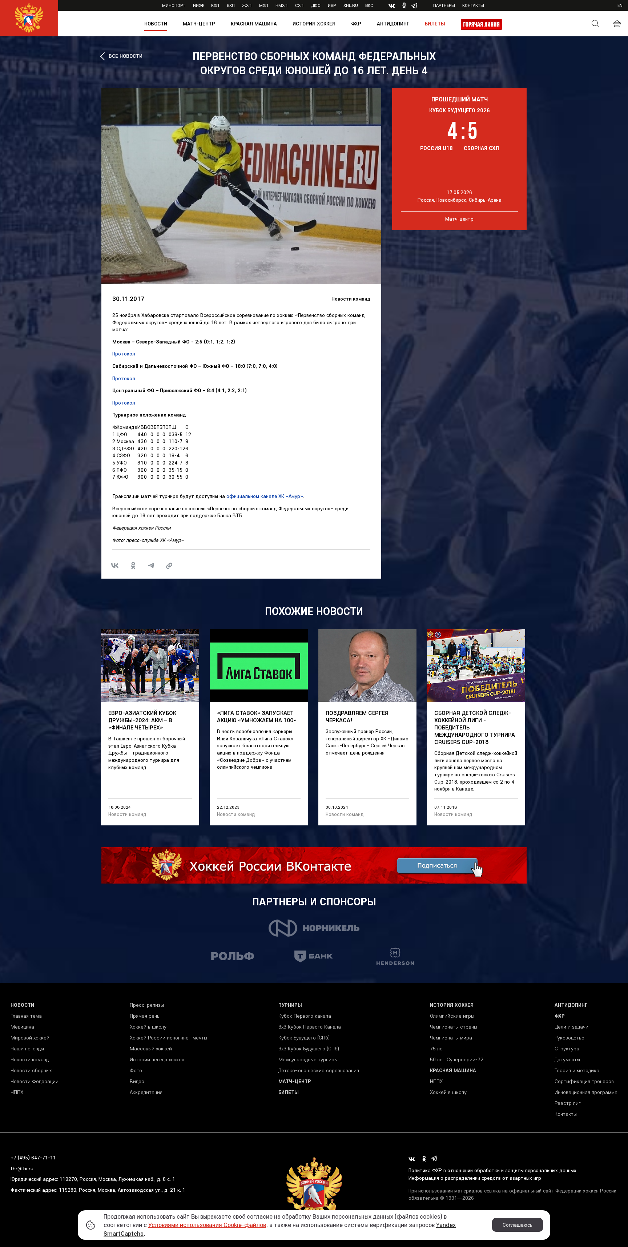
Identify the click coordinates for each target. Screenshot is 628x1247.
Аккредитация (146, 1092)
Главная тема (26, 1016)
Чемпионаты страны (453, 1026)
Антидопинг (393, 23)
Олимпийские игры (452, 1016)
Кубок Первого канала (304, 1016)
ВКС (369, 5)
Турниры (290, 1005)
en (620, 5)
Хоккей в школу (148, 1026)
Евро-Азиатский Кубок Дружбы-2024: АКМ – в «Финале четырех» (142, 720)
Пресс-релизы (147, 1005)
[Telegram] (151, 565)
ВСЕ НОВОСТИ (125, 56)
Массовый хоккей (151, 1048)
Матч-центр (199, 23)
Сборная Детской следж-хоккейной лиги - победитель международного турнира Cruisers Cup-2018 (474, 727)
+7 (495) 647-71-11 (33, 1157)
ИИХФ (198, 5)
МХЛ (263, 5)
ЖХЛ (246, 5)
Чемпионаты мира (451, 1037)
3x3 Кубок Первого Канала (309, 1026)
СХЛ (299, 5)
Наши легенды (27, 1048)
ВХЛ (231, 5)
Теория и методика (577, 1070)
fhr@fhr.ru (22, 1168)
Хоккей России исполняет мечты (168, 1037)
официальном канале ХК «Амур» (264, 496)
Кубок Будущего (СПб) (304, 1037)
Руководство (569, 1037)
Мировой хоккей (30, 1037)
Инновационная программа (586, 1092)
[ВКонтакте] (114, 565)
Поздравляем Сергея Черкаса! (357, 716)
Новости (155, 23)
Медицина (22, 1026)
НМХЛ (281, 5)
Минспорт (173, 5)
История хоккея (314, 23)
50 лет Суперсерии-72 (456, 1059)
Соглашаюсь (517, 1225)
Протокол (123, 353)
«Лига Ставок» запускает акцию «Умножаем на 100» (256, 716)
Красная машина (254, 23)
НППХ (17, 1092)
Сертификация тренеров (584, 1081)
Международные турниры (308, 1059)
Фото (136, 1070)
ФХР (356, 23)
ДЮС (316, 5)
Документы (567, 1059)
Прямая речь (144, 1016)
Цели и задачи (571, 1026)
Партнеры (444, 5)
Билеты (435, 23)
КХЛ (215, 5)
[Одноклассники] (133, 565)
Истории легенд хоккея (157, 1059)
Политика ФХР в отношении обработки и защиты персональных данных (492, 1170)
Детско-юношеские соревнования (318, 1070)
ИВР (332, 5)
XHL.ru (350, 5)
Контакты (473, 5)
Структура (567, 1048)
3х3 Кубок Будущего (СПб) (308, 1048)
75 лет (437, 1048)
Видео (137, 1081)
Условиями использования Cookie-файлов (207, 1224)
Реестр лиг (568, 1103)
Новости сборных (31, 1070)
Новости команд (350, 298)
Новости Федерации (35, 1081)
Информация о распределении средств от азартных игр (474, 1178)
